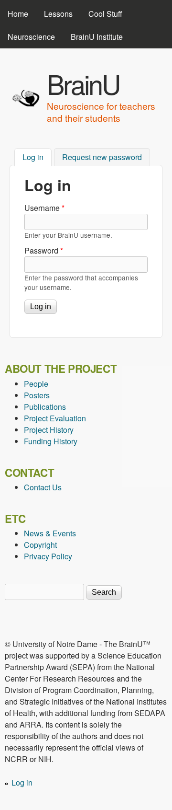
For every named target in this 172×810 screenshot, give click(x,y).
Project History (49, 429)
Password (43, 250)
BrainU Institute (97, 36)
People (36, 383)
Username (44, 207)
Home (18, 13)
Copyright (40, 544)
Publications (45, 406)
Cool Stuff (105, 13)
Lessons (58, 13)
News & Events (50, 533)
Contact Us (43, 487)
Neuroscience (31, 36)
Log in (37, 156)
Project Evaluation (55, 418)
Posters (37, 395)
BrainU (83, 83)
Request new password (102, 156)
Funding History (50, 441)
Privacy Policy (48, 556)
